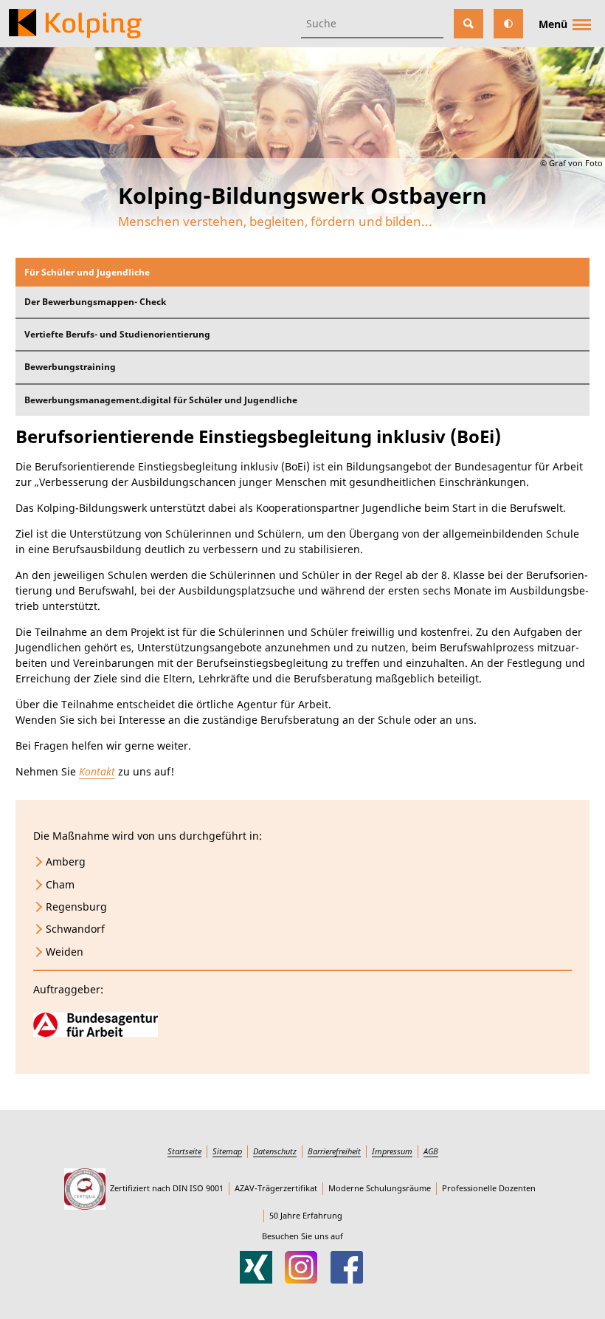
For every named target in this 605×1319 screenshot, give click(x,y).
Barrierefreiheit (334, 1151)
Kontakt (97, 771)
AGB (431, 1151)
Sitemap (227, 1151)
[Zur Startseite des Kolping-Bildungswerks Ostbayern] (75, 23)
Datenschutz (275, 1151)
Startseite (184, 1151)
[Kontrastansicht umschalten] (508, 23)
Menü (553, 24)
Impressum (392, 1151)
